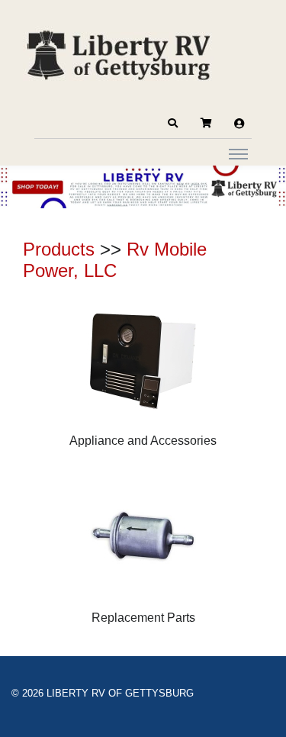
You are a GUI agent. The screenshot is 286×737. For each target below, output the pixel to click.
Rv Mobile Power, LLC (115, 260)
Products (59, 249)
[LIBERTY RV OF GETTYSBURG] (118, 53)
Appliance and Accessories (143, 440)
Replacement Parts (143, 617)
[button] (172, 123)
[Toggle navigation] (238, 153)
